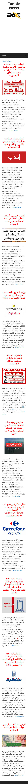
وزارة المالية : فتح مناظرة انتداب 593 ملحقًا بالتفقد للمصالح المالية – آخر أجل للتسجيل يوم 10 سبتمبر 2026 (14, 585)
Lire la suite (14, 130)
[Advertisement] (14, 37)
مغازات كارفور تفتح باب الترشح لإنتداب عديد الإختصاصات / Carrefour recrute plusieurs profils (14, 510)
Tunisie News (14, 5)
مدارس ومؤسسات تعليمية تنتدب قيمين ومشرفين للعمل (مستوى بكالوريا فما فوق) (14, 428)
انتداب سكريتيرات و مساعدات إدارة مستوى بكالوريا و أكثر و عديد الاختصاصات (14, 143)
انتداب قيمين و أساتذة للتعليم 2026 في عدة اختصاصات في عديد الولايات (14, 220)
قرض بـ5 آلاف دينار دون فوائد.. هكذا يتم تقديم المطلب (14, 727)
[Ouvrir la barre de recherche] (25, 55)
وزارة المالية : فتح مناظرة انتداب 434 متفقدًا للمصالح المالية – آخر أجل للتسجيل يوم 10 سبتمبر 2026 (14, 659)
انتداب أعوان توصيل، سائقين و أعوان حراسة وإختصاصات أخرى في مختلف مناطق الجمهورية (14, 69)
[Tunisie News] (14, 15)
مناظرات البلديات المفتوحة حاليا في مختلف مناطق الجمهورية (14, 359)
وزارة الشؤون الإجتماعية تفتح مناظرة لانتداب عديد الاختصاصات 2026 (14, 295)
